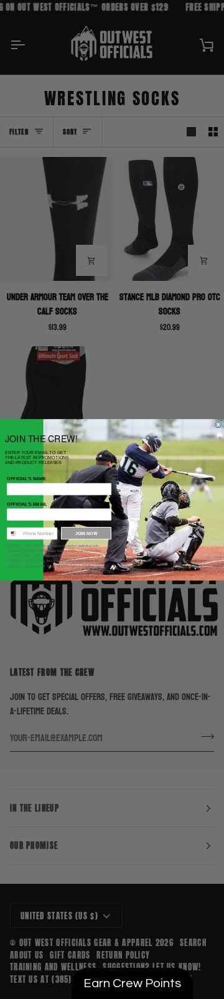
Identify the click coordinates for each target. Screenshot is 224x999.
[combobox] (13, 533)
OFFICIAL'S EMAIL (27, 503)
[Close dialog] (218, 424)
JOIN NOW (86, 533)
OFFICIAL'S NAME (26, 478)
